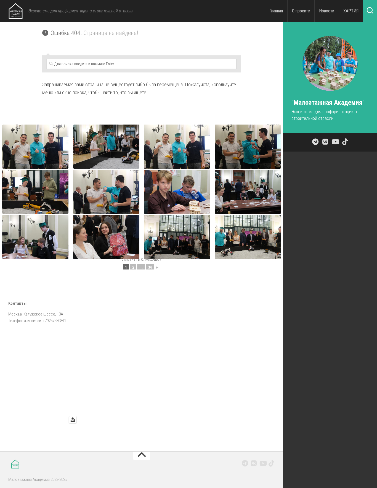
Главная (276, 11)
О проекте (301, 11)
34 (150, 267)
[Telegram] (245, 463)
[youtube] (262, 463)
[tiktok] (271, 463)
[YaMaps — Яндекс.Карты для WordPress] (72, 419)
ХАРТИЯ (351, 11)
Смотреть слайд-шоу (141, 259)
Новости (326, 11)
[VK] (254, 463)
